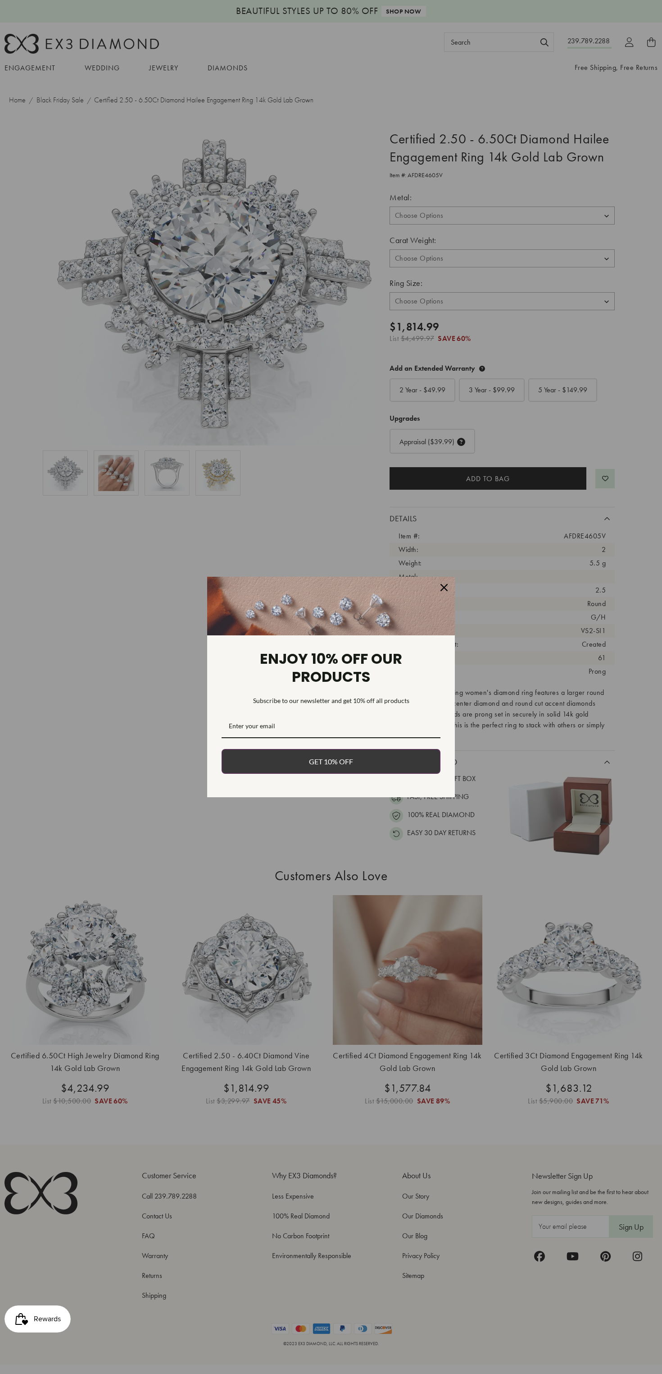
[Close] (444, 587)
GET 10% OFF (331, 761)
